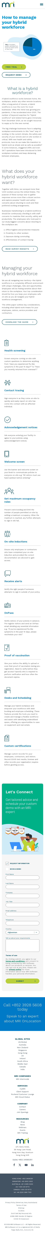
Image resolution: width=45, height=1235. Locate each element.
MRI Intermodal (22, 1079)
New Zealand (22, 1047)
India (22, 1069)
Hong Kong (22, 1053)
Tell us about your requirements (18, 938)
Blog (22, 1122)
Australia (22, 1045)
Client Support (22, 1092)
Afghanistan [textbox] (12, 932)
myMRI (22, 1089)
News (22, 1125)
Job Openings (22, 1112)
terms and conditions (15, 961)
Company (9, 892)
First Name (10, 874)
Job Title (9, 902)
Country (8, 929)
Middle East (23, 1064)
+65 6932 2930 (27, 1181)
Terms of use (11, 955)
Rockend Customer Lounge (22, 1094)
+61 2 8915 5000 (27, 1184)
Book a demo (15, 869)
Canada (22, 1067)
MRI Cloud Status (22, 1097)
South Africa (22, 1061)
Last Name (10, 883)
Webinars (22, 1127)
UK (22, 1056)
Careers (22, 1109)
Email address (11, 911)
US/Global (22, 1042)
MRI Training (22, 1133)
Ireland (22, 1058)
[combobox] (22, 932)
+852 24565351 (25, 1159)
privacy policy (15, 969)
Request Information (19, 863)
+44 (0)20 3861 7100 (24, 1192)
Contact (22, 1107)
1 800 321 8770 (24, 1187)
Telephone (10, 920)
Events (22, 1130)
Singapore (22, 1050)
